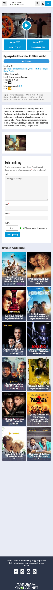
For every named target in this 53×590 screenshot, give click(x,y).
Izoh (6, 174)
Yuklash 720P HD (15, 47)
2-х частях (33, 97)
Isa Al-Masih (15, 97)
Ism (7, 204)
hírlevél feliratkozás (17, 95)
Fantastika (37, 68)
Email (7, 213)
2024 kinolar (15, 99)
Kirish (47, 3)
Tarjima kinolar (12, 68)
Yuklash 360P (15, 42)
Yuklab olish (31, 95)
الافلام (25, 99)
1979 (20, 86)
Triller (31, 68)
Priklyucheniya (23, 68)
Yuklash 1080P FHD (38, 47)
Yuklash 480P (38, 42)
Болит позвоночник (37, 99)
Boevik (11, 71)
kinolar (24, 97)
